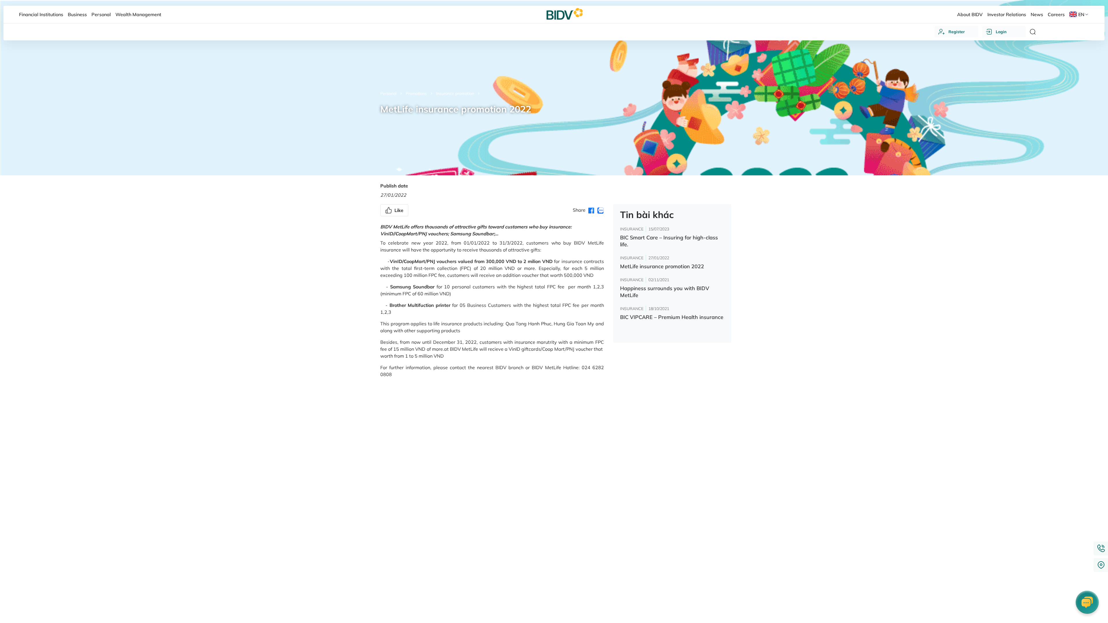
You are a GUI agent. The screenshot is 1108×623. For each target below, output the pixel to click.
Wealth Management (138, 14)
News (1037, 14)
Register (956, 31)
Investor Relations (1006, 14)
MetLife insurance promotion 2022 (662, 266)
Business (77, 14)
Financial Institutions (41, 14)
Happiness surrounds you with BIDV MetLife (664, 292)
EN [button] (1081, 14)
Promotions (416, 93)
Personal (388, 93)
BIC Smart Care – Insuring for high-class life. (669, 241)
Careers (1056, 14)
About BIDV (969, 14)
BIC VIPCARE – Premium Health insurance (671, 317)
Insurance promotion (455, 93)
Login (1001, 31)
